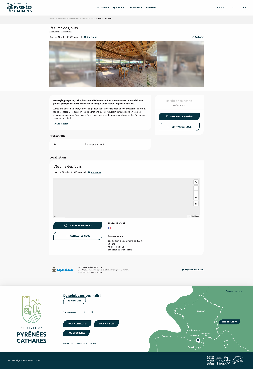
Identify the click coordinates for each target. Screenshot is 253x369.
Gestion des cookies (32, 360)
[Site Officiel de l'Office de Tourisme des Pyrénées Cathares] (19, 8)
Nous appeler (106, 323)
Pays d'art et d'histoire (86, 343)
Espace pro (68, 343)
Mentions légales (15, 360)
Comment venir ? (229, 322)
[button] (225, 7)
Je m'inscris (74, 300)
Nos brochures (76, 333)
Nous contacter (77, 323)
